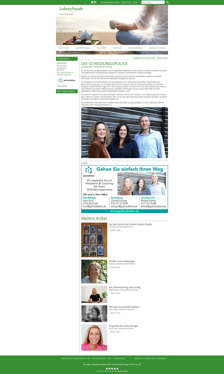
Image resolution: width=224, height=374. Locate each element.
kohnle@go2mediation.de (65, 72)
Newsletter (126, 2)
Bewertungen (122, 371)
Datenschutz (150, 358)
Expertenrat (117, 48)
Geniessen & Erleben (157, 48)
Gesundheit (101, 48)
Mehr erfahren (62, 86)
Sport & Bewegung (83, 48)
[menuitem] (63, 48)
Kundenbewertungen (109, 2)
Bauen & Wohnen (135, 48)
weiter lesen (115, 230)
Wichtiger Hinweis (66, 91)
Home (135, 2)
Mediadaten (161, 358)
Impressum (139, 358)
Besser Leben (64, 48)
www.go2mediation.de (64, 75)
